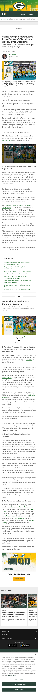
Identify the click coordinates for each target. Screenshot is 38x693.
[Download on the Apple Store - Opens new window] (12, 645)
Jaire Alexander (11, 205)
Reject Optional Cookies (19, 684)
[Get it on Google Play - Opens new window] (25, 646)
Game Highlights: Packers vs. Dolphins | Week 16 (18, 289)
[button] (19, 153)
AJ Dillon (29, 360)
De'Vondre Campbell (23, 205)
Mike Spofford (12, 54)
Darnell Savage (24, 507)
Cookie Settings (19, 679)
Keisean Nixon (7, 378)
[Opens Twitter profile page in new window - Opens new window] (10, 58)
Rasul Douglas (6, 208)
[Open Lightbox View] (19, 330)
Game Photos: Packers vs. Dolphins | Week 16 (17, 274)
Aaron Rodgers (7, 140)
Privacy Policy (12, 675)
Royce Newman (18, 518)
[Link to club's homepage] (3, 13)
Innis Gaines (12, 507)
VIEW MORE (19, 579)
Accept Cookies (19, 689)
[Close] (36, 655)
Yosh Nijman (10, 516)
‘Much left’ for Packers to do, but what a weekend (18, 271)
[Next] (25, 337)
